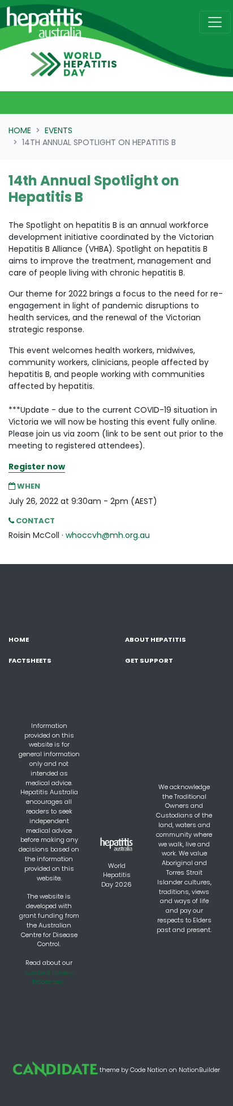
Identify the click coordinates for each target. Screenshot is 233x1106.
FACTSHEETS (29, 660)
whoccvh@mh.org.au (108, 535)
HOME (18, 639)
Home (19, 130)
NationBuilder (199, 1069)
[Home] (44, 22)
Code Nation (148, 1069)
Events (58, 130)
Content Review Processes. (49, 977)
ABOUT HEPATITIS (155, 639)
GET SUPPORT (149, 660)
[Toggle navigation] (215, 22)
